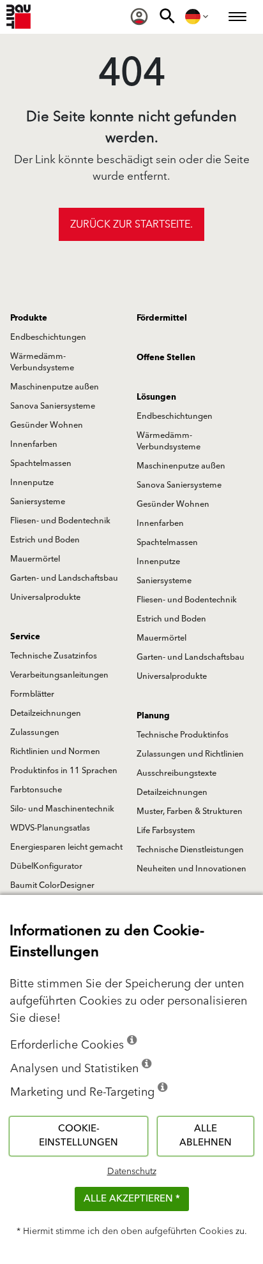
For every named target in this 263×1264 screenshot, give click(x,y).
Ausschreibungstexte (176, 773)
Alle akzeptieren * (132, 1198)
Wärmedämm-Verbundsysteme (42, 362)
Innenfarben (33, 444)
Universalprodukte (45, 597)
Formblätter (32, 694)
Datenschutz (131, 1171)
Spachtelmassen (40, 463)
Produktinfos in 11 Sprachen (63, 771)
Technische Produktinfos (183, 735)
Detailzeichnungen (45, 713)
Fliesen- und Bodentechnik (60, 521)
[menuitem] (139, 17)
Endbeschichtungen (48, 337)
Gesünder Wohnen (46, 425)
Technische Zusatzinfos (53, 656)
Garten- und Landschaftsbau (64, 578)
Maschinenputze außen (54, 387)
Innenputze (32, 483)
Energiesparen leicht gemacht (66, 847)
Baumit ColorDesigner (52, 885)
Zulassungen (34, 732)
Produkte (28, 318)
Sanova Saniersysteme (52, 406)
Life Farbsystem (166, 831)
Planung (153, 716)
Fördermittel (162, 318)
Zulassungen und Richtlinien (190, 754)
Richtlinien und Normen (55, 752)
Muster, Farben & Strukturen (190, 811)
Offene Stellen (166, 358)
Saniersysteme (37, 502)
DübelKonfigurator (46, 866)
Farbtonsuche (36, 790)
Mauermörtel (35, 559)
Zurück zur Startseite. (131, 224)
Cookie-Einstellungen (78, 1136)
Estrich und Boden (45, 540)
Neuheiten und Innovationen (191, 869)
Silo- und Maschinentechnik (62, 809)
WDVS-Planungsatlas (50, 828)
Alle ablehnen (205, 1136)
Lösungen (156, 397)
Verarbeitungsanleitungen (59, 675)
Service (25, 637)
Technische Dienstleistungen (190, 850)
